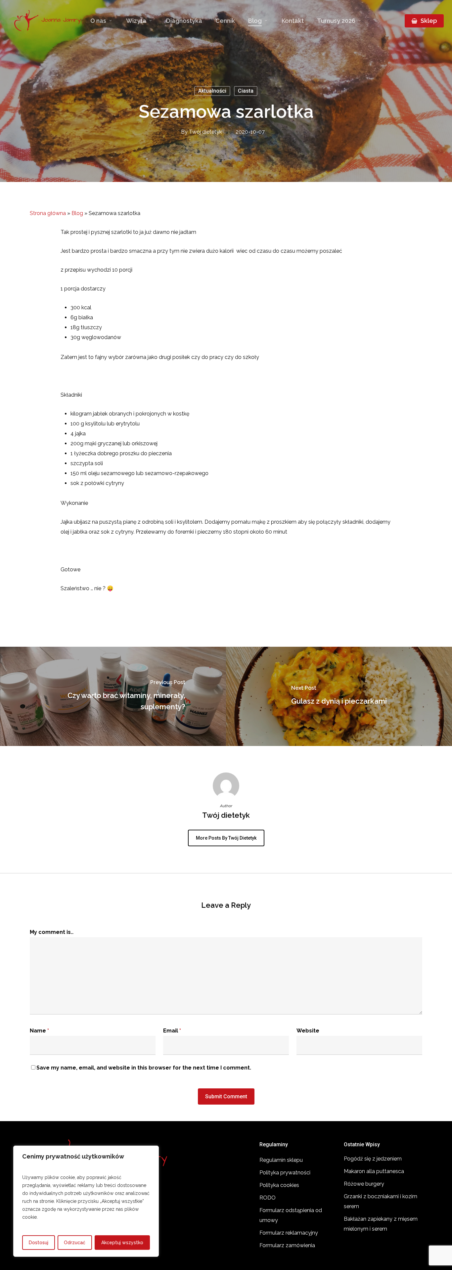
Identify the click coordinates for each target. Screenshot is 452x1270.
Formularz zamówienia (287, 1245)
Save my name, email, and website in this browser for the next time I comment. (143, 1068)
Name (39, 1031)
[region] (86, 1201)
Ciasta (245, 91)
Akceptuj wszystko (122, 1242)
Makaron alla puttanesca (374, 1171)
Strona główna (48, 213)
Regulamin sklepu (281, 1160)
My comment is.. (51, 932)
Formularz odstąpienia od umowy (290, 1215)
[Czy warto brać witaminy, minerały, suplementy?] (113, 696)
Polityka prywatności (284, 1172)
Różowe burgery (364, 1184)
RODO (267, 1198)
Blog (77, 213)
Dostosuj (38, 1242)
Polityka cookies (279, 1185)
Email (172, 1031)
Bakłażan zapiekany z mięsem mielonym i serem (381, 1224)
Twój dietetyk (205, 132)
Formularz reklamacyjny (288, 1233)
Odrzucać (74, 1242)
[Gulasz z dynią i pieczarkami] (339, 696)
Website (307, 1031)
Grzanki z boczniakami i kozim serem (380, 1201)
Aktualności (212, 91)
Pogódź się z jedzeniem (373, 1159)
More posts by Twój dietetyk (226, 838)
